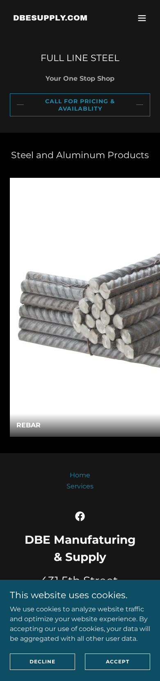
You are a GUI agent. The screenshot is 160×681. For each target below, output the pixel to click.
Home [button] (80, 475)
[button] (142, 18)
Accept (117, 661)
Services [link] (80, 486)
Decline (42, 661)
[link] (50, 18)
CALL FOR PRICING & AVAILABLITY (80, 105)
